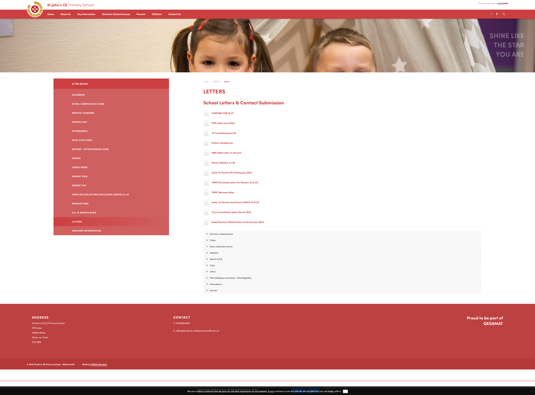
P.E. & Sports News (84, 212)
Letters (77, 221)
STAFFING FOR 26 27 (223, 113)
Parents (141, 14)
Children (157, 14)
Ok (345, 391)
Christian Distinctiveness (116, 14)
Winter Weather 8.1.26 (223, 162)
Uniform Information (86, 230)
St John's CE (70, 4)
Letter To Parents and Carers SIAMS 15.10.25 (235, 202)
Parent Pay (79, 185)
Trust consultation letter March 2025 (231, 212)
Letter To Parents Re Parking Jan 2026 (232, 172)
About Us (66, 14)
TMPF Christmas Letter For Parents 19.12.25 (235, 182)
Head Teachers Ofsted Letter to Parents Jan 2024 (238, 222)
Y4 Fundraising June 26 (224, 132)
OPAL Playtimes (82, 140)
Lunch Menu (80, 167)
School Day (79, 121)
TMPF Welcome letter (223, 192)
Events (76, 158)
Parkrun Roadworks (222, 142)
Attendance (80, 130)
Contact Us (174, 14)
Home (50, 14)
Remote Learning (83, 112)
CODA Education (99, 364)
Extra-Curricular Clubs (88, 103)
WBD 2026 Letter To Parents (226, 152)
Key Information (86, 14)
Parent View (80, 176)
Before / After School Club (90, 149)
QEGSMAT (493, 323)
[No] (531, 391)
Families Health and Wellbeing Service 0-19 (100, 194)
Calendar (78, 94)
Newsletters (80, 203)
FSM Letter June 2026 (223, 123)
